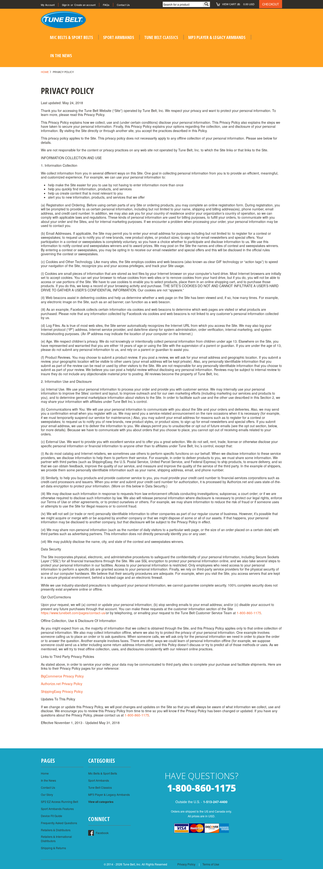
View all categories (100, 802)
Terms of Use (210, 864)
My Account (48, 5)
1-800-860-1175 (249, 612)
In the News (61, 55)
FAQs (106, 5)
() (238, 4)
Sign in (66, 5)
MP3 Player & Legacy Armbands (216, 37)
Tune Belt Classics (161, 37)
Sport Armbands (118, 37)
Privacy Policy (186, 864)
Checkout (270, 4)
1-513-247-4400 (215, 801)
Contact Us (123, 5)
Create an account (85, 5)
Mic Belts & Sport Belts (71, 37)
